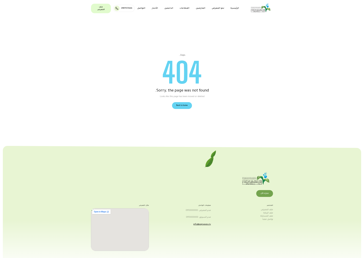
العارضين (200, 8)
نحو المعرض (218, 8)
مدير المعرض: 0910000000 (198, 210)
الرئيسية (234, 8)
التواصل (141, 8)
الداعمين (169, 8)
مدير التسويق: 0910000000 (198, 217)
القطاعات (184, 8)
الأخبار (155, 8)
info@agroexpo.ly (202, 224)
